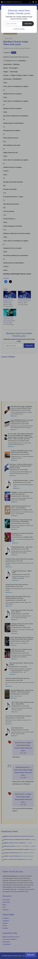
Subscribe (28, 24)
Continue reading (18, 29)
